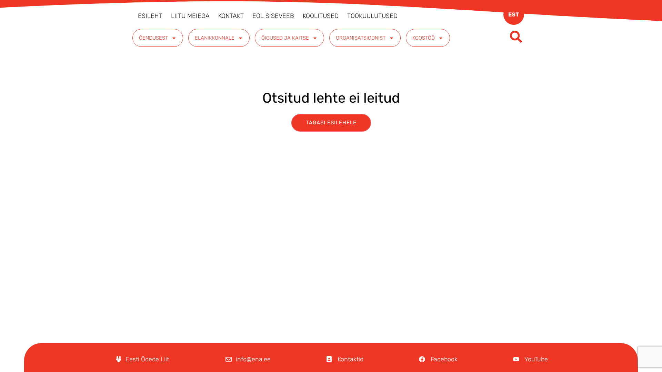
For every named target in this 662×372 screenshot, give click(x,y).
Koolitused (321, 16)
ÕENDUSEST (153, 38)
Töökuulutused (372, 16)
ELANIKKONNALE (214, 38)
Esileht (150, 16)
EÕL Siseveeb (273, 16)
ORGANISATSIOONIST (360, 38)
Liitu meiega (190, 16)
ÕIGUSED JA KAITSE (285, 38)
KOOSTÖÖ (423, 38)
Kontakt (231, 16)
